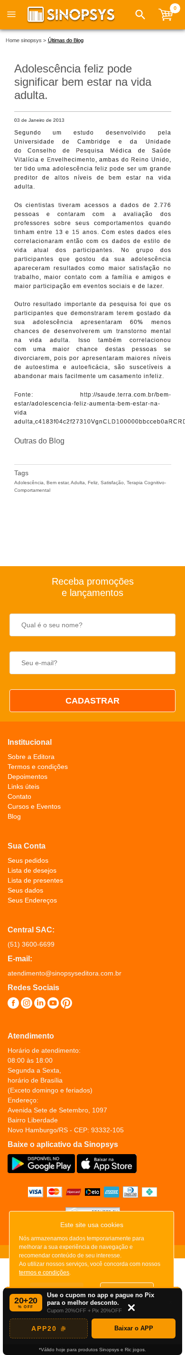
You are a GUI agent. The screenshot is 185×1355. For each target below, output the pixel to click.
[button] (140, 14)
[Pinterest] (66, 1004)
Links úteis (23, 786)
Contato (19, 796)
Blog (14, 816)
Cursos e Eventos (34, 806)
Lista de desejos (32, 870)
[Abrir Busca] (140, 14)
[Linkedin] (40, 1004)
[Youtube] (53, 1004)
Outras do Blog (39, 441)
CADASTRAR (92, 700)
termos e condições (44, 1272)
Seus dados (25, 890)
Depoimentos (27, 776)
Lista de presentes (35, 880)
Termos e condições (38, 766)
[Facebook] (13, 1004)
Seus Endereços (32, 900)
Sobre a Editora (31, 756)
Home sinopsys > (26, 40)
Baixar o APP (133, 1328)
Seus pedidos (28, 860)
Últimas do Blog (65, 40)
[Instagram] (26, 1004)
